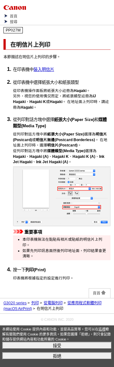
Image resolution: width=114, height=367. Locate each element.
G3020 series (15, 303)
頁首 (96, 293)
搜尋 (13, 22)
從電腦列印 (53, 303)
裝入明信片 (44, 69)
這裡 (101, 329)
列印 (35, 303)
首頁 (13, 16)
